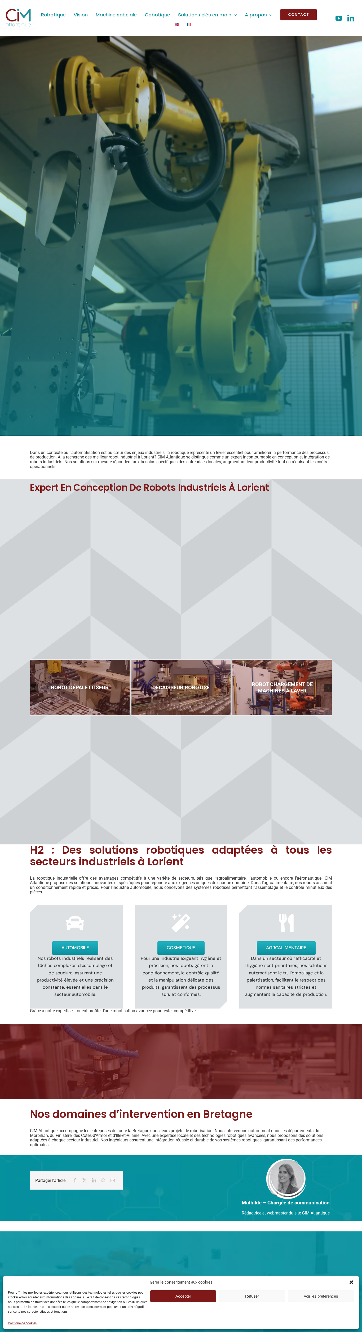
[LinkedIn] (94, 1180)
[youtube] (338, 18)
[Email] (112, 1180)
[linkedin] (350, 18)
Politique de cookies (22, 1323)
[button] (351, 1282)
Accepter (183, 1296)
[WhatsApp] (103, 1180)
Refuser (252, 1296)
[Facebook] (75, 1180)
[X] (84, 1180)
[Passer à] (177, 24)
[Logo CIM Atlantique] (18, 7)
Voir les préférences (321, 1296)
